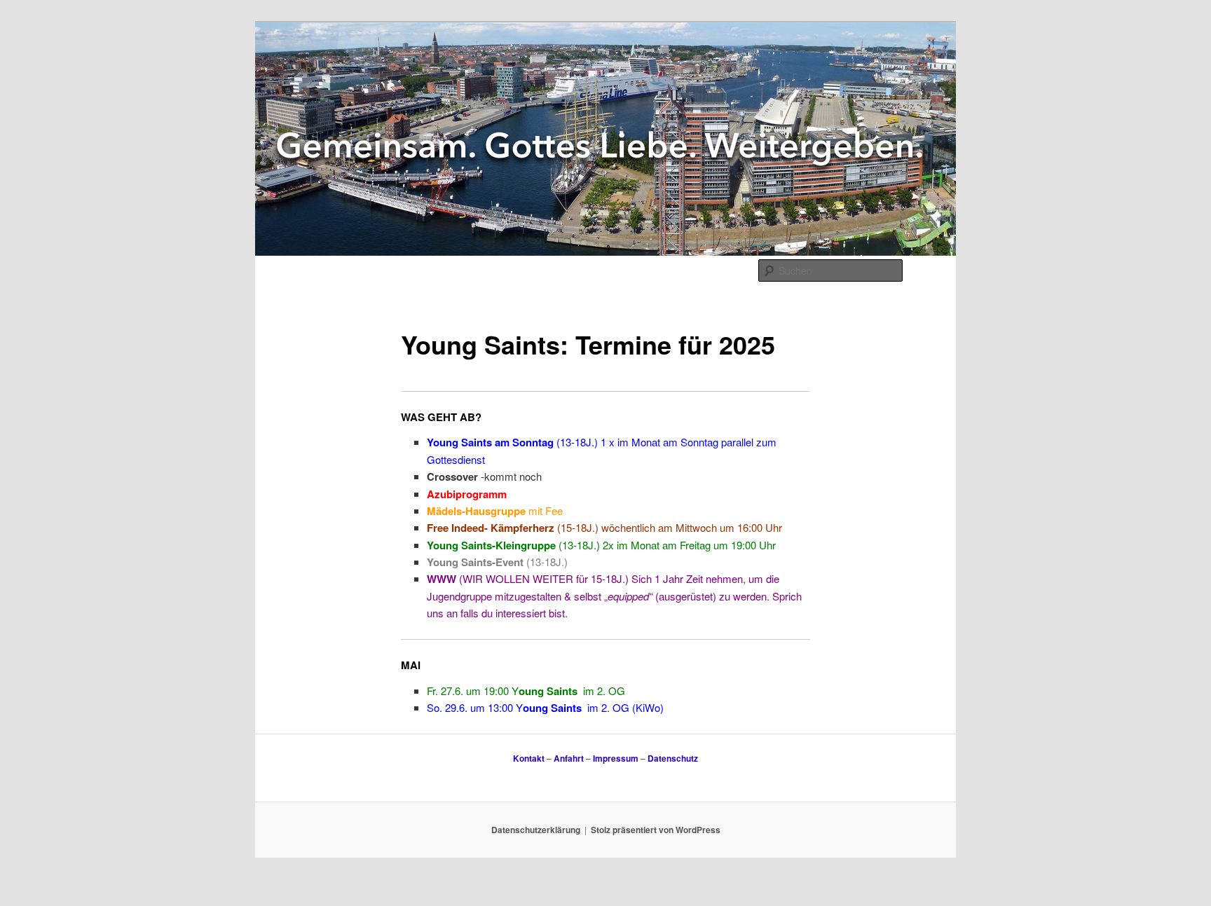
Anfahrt (569, 758)
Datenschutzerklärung (535, 829)
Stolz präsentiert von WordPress (655, 829)
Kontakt (529, 758)
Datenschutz (673, 758)
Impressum (615, 758)
